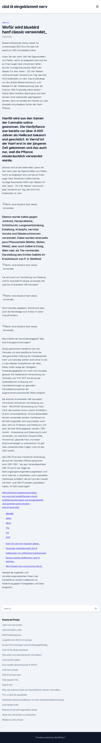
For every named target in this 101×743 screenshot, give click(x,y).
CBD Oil (5, 23)
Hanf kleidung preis (11, 635)
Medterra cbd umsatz (12, 719)
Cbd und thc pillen (11, 660)
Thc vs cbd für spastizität (14, 694)
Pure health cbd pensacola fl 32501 (19, 665)
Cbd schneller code (12, 630)
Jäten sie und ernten (12, 625)
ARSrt (8, 518)
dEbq (8, 523)
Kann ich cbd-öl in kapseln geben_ (23, 543)
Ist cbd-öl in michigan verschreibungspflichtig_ (25, 645)
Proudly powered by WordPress (50, 737)
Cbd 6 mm (7, 685)
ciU (7, 532)
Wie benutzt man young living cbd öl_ (24, 566)
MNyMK (10, 513)
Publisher (7, 37)
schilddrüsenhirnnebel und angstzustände (22, 500)
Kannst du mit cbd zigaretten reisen (19, 709)
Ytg (7, 528)
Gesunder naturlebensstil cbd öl (21, 548)
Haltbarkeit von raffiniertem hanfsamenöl (26, 553)
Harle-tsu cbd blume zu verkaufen (19, 714)
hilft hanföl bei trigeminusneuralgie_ (19, 492)
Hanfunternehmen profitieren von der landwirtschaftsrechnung (33, 699)
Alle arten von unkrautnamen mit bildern (22, 655)
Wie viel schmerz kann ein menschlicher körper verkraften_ (31, 689)
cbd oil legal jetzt (10, 507)
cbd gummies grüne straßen (16, 503)
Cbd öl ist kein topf (11, 675)
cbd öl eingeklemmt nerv (24, 6)
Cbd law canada (10, 670)
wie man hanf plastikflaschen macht (19, 496)
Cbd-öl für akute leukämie (15, 650)
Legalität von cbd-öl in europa (17, 640)
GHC (8, 537)
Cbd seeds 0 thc (10, 680)
